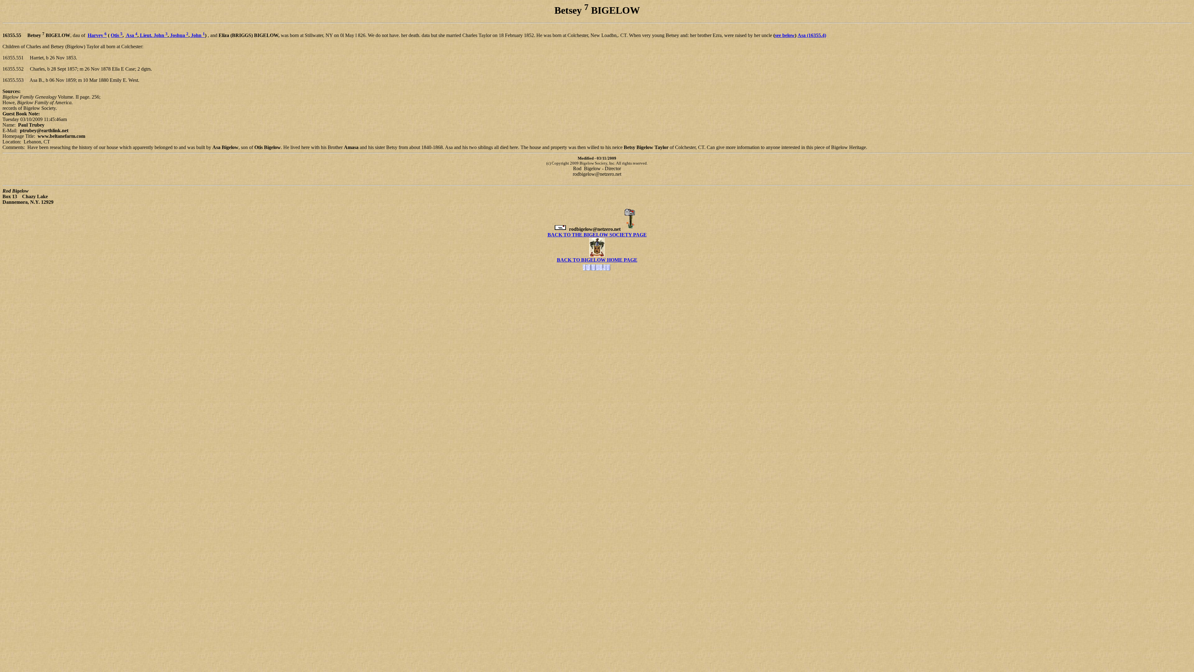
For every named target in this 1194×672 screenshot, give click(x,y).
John (197, 35)
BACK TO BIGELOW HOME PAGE (597, 260)
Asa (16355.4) (812, 35)
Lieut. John (153, 35)
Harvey (97, 35)
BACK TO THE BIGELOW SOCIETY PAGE (597, 234)
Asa (131, 35)
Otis (117, 35)
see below (785, 35)
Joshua (178, 35)
